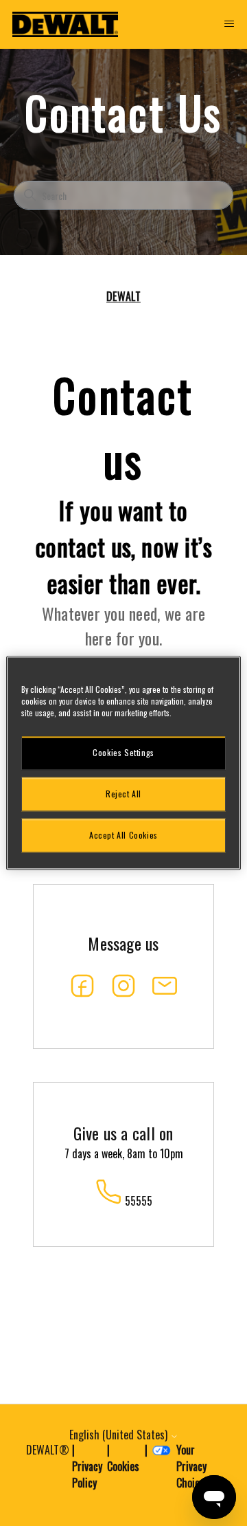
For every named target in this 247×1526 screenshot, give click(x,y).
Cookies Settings (123, 752)
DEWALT (123, 296)
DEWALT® (47, 1449)
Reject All (123, 793)
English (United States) (119, 1434)
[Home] (65, 24)
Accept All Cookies (123, 835)
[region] (123, 763)
